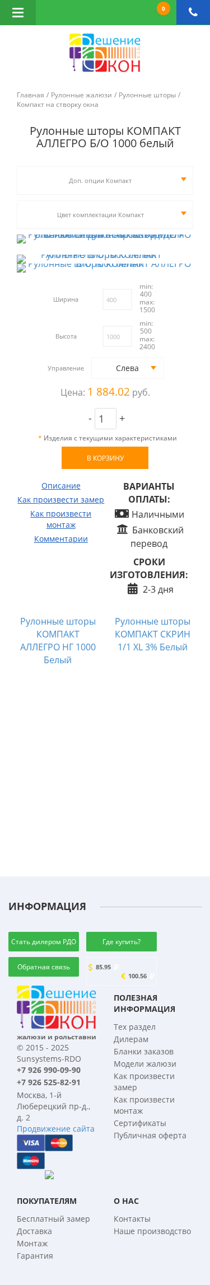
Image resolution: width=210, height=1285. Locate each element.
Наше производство (152, 1231)
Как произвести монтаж (60, 519)
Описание (61, 485)
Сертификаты (140, 1123)
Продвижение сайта (56, 1128)
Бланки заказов (144, 1051)
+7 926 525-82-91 (49, 1082)
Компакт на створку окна (58, 104)
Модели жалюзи (145, 1063)
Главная (30, 95)
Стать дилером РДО (43, 941)
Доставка (34, 1231)
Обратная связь (43, 967)
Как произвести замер (60, 499)
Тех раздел (135, 1026)
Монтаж (32, 1243)
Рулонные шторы (147, 95)
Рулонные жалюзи (81, 95)
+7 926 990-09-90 (49, 1069)
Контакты (132, 1218)
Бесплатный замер (53, 1218)
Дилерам (131, 1039)
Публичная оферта (150, 1135)
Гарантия (35, 1255)
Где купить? (121, 941)
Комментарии (61, 538)
